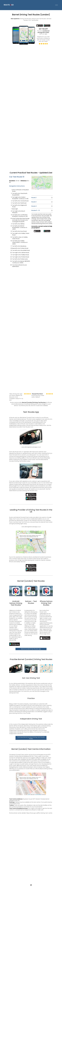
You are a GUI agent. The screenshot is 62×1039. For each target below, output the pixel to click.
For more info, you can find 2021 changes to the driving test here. (29, 692)
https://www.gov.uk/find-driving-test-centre (39, 813)
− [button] (17, 535)
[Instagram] (31, 885)
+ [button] (17, 533)
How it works (26, 713)
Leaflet (29, 552)
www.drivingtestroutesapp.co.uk (31, 447)
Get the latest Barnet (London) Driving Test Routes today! (28, 460)
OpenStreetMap (38, 552)
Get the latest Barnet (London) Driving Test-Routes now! (29, 489)
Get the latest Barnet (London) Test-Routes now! (30, 426)
